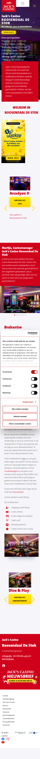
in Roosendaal (17, 492)
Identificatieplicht (9, 715)
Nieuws (5, 705)
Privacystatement (8, 722)
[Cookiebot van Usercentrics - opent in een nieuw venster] (28, 333)
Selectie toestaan (20, 416)
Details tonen (28, 402)
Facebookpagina (11, 471)
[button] (33, 208)
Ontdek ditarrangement (20, 599)
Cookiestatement (8, 718)
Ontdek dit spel (20, 202)
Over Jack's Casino (9, 702)
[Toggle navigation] (22, 3)
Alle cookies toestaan (20, 409)
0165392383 (7, 656)
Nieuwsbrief (7, 709)
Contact (5, 696)
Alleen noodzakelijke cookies (20, 424)
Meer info (13, 158)
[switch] (34, 379)
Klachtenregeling (8, 699)
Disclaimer (6, 725)
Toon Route (8, 32)
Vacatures (6, 712)
